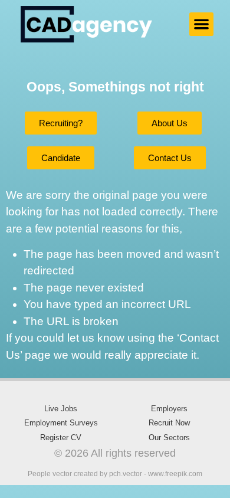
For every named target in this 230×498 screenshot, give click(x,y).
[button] (201, 24)
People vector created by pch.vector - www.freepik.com (115, 474)
